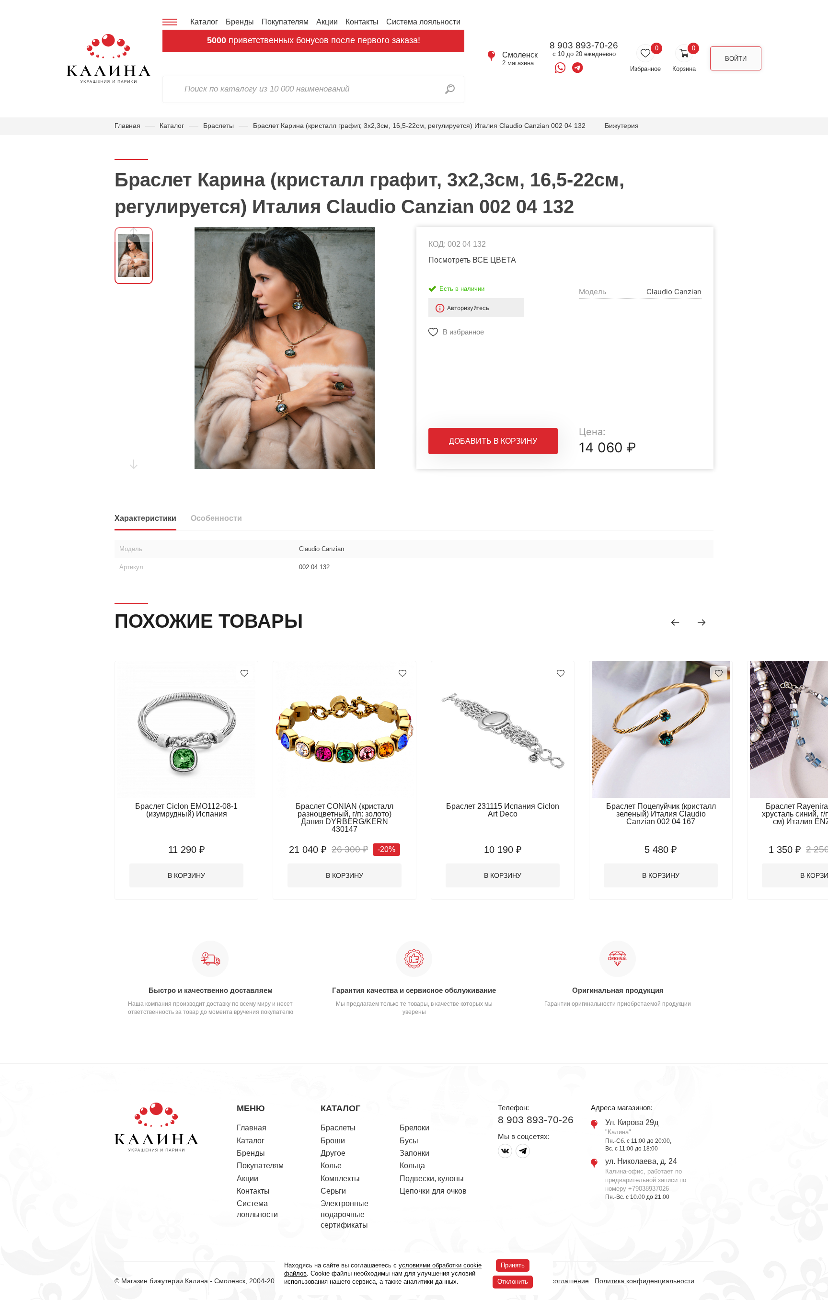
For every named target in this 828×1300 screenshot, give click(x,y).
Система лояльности (423, 22)
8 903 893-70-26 (584, 45)
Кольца (412, 1166)
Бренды (240, 22)
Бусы (409, 1141)
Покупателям (285, 22)
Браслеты (218, 125)
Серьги (333, 1191)
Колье (331, 1166)
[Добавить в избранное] (244, 673)
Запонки (414, 1153)
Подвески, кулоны (432, 1178)
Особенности (216, 518)
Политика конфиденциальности (644, 1281)
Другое (333, 1153)
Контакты (362, 22)
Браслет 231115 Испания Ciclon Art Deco (502, 810)
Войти (736, 58)
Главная (127, 125)
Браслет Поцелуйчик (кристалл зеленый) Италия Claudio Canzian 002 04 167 (661, 814)
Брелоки (414, 1128)
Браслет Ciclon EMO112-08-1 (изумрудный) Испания (186, 810)
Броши (333, 1141)
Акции (327, 22)
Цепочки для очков (433, 1191)
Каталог (204, 22)
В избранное (463, 332)
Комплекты (340, 1178)
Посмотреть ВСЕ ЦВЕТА (472, 260)
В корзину (186, 875)
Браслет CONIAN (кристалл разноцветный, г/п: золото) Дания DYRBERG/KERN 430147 (344, 817)
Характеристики (145, 518)
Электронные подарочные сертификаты (344, 1214)
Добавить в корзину (493, 441)
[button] (675, 622)
